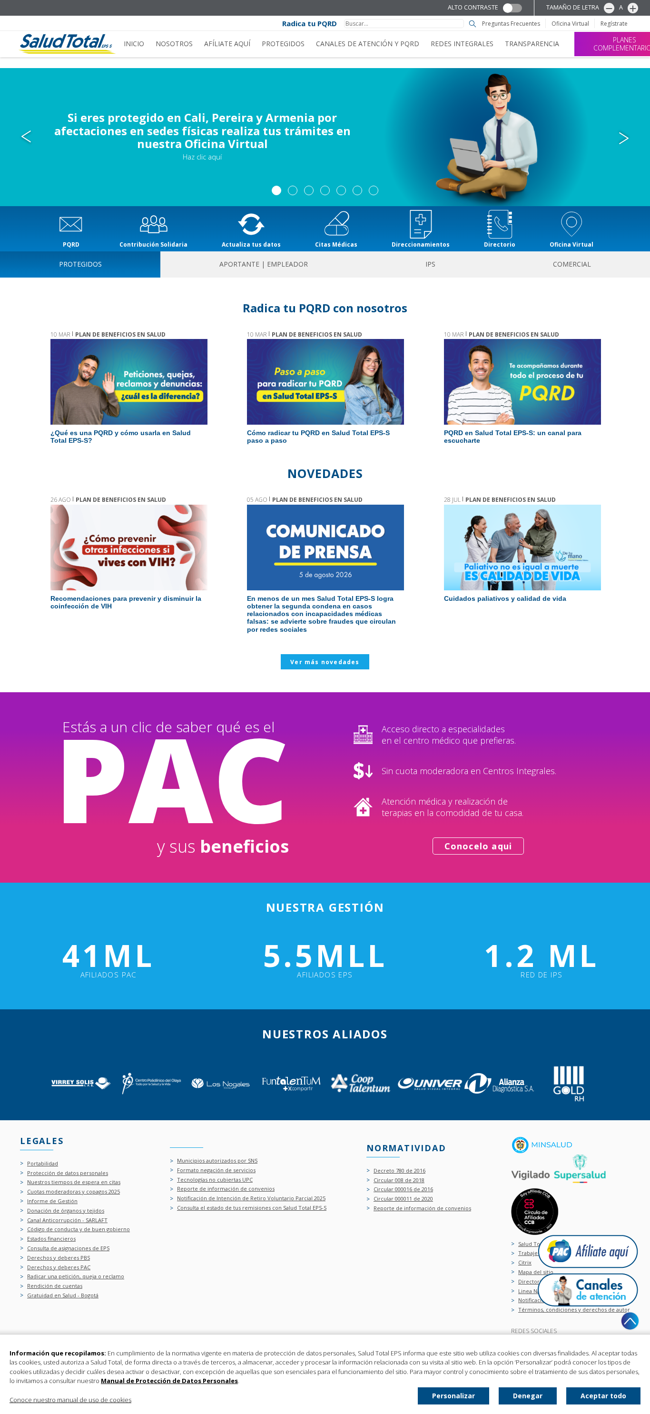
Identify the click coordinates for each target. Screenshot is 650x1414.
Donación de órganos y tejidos (65, 1211)
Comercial (572, 264)
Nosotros (174, 43)
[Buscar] (472, 24)
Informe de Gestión (52, 1201)
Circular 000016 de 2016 (403, 1189)
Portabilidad (42, 1164)
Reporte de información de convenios (226, 1189)
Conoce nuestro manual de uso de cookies (70, 1399)
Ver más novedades (324, 662)
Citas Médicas (336, 244)
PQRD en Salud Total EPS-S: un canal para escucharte (522, 382)
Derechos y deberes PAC (58, 1268)
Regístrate (614, 23)
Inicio (134, 43)
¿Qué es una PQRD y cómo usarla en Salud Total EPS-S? (128, 382)
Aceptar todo (603, 1395)
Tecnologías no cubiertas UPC (215, 1180)
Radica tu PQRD (309, 24)
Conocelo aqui (478, 846)
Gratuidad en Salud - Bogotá (62, 1296)
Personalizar (453, 1395)
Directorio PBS (536, 1282)
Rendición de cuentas (54, 1286)
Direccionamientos (421, 244)
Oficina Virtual (570, 23)
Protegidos (283, 43)
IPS (430, 264)
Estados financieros (51, 1239)
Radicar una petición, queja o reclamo (75, 1277)
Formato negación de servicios (216, 1170)
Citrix (525, 1263)
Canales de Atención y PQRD (367, 43)
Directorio (499, 244)
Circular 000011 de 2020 (403, 1199)
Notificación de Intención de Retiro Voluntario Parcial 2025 (251, 1198)
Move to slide (276, 190)
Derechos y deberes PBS (58, 1258)
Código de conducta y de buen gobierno (78, 1229)
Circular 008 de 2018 (399, 1180)
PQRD (71, 244)
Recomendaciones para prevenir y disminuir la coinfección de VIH (128, 547)
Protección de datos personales (67, 1173)
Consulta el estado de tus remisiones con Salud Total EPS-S (251, 1208)
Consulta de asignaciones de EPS (68, 1248)
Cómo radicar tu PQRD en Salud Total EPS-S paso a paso (325, 382)
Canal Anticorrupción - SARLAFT (67, 1220)
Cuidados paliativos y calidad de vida (522, 547)
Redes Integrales (462, 43)
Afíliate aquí (227, 43)
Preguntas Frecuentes (511, 23)
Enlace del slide (325, 137)
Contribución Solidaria (153, 244)
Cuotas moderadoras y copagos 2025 (73, 1192)
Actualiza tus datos (251, 244)
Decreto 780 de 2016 (399, 1171)
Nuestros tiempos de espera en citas (73, 1182)
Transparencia (532, 43)
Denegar (527, 1395)
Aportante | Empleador (263, 264)
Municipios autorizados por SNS (217, 1161)
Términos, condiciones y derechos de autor (574, 1310)
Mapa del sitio (535, 1272)
